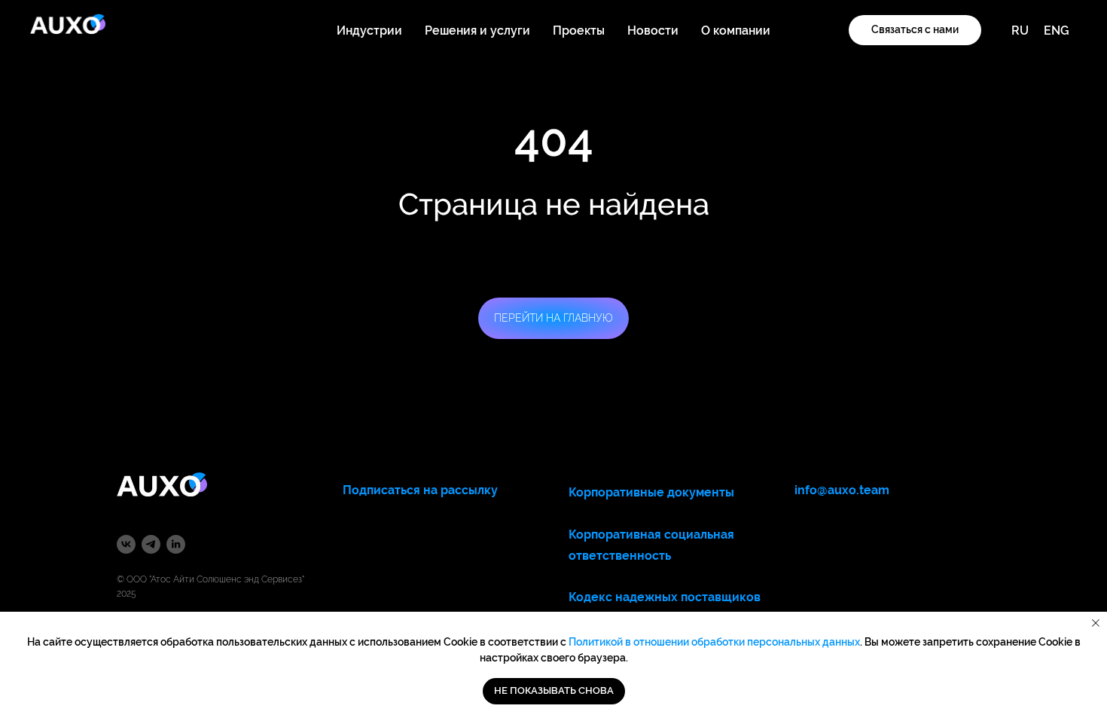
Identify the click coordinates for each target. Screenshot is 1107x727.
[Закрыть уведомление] (1095, 623)
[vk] (126, 544)
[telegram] (151, 544)
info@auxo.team (841, 490)
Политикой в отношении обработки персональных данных (714, 642)
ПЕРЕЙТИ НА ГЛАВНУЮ (553, 318)
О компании (735, 30)
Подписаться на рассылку (420, 490)
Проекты (579, 30)
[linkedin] (175, 544)
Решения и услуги (477, 30)
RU (1020, 30)
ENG (1056, 30)
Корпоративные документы (651, 492)
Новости (653, 30)
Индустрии (369, 30)
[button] (915, 30)
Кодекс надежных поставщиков (665, 597)
